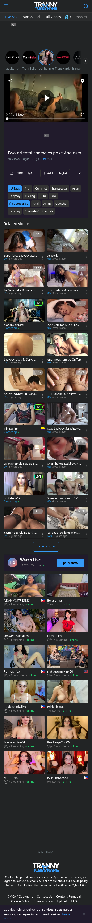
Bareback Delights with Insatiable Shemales (63, 532)
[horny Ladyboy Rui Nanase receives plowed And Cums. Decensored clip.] (24, 384)
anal (27, 188)
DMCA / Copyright (20, 896)
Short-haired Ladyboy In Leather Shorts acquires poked (64, 463)
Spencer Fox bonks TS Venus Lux (64, 498)
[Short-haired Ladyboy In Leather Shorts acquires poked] (67, 453)
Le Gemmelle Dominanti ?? (19, 290)
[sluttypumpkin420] (67, 661)
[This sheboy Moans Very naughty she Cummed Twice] (67, 280)
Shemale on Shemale (39, 211)
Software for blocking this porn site (28, 885)
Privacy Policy (43, 901)
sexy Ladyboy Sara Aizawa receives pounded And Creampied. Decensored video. (63, 428)
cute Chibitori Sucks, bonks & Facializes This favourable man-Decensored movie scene (64, 325)
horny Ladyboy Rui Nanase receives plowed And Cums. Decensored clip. (20, 394)
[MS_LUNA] (24, 767)
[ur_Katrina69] (24, 488)
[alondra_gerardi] (24, 314)
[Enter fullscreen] (82, 114)
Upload (62, 901)
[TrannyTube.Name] (45, 6)
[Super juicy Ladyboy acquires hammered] (24, 245)
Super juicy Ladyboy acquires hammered (20, 255)
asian (75, 188)
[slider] (46, 119)
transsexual (59, 188)
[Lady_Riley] (67, 625)
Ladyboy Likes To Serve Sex (20, 359)
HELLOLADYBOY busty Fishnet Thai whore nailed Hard (64, 394)
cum (43, 196)
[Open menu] (6, 6)
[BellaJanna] (67, 590)
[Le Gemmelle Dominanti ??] (24, 280)
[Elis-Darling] (24, 419)
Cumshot (61, 204)
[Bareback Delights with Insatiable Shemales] (67, 522)
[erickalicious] (67, 696)
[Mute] (10, 80)
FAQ (74, 901)
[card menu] (43, 257)
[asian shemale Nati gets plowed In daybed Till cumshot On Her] (24, 453)
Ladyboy (14, 211)
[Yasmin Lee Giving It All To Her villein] (24, 522)
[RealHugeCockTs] (67, 732)
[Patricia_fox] (24, 661)
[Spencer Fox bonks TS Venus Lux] (67, 488)
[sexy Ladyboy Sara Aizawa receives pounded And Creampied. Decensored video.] (67, 418)
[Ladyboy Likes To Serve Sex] (24, 349)
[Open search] (86, 6)
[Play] (46, 98)
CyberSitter (79, 885)
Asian (47, 204)
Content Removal (68, 896)
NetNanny (64, 885)
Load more (46, 546)
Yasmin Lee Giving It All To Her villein (20, 532)
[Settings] (82, 80)
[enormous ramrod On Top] (67, 349)
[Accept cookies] (84, 914)
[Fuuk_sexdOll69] (24, 696)
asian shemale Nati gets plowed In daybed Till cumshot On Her (20, 463)
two (53, 196)
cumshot (41, 188)
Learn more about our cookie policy (65, 881)
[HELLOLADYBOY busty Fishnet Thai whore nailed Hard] (67, 384)
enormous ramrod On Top (64, 359)
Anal (36, 204)
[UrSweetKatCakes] (24, 625)
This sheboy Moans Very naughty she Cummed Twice (64, 290)
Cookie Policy (20, 901)
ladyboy (14, 196)
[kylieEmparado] (67, 767)
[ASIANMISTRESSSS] (24, 590)
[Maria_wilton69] (24, 732)
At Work (52, 255)
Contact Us (44, 896)
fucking (30, 196)
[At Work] (67, 245)
